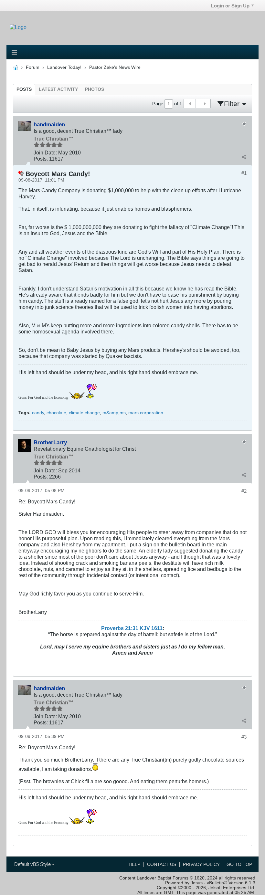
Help (134, 864)
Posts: (41, 159)
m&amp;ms (114, 412)
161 (155, 628)
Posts (24, 89)
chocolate (56, 412)
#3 (244, 737)
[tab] (24, 89)
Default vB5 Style (33, 864)
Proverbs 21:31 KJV (125, 628)
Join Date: (45, 152)
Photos (94, 89)
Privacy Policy (201, 864)
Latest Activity (58, 89)
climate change (84, 412)
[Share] (244, 157)
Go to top (239, 864)
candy (38, 412)
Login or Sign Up (230, 5)
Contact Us (161, 864)
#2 (244, 491)
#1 (244, 173)
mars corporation (145, 412)
